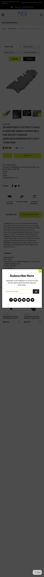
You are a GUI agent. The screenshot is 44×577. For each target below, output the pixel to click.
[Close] (40, 271)
